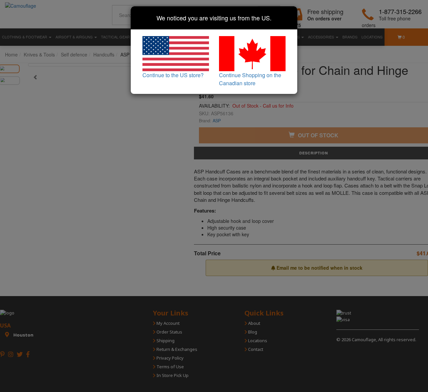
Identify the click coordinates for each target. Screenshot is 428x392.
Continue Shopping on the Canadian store (250, 79)
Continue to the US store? (173, 75)
